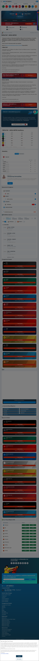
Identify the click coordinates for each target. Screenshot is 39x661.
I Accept (19, 656)
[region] (19, 650)
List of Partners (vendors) (5, 653)
